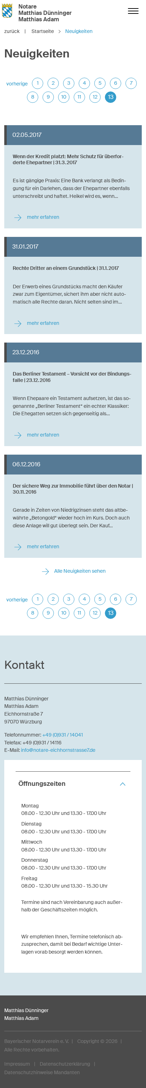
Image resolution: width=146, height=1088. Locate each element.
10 (63, 97)
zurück (15, 31)
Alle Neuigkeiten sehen (79, 571)
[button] (73, 783)
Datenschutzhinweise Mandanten (42, 1072)
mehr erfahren (42, 217)
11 (79, 97)
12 (95, 97)
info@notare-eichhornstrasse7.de (58, 750)
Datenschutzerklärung (65, 1064)
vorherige (17, 84)
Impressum (17, 1064)
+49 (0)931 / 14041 (62, 735)
